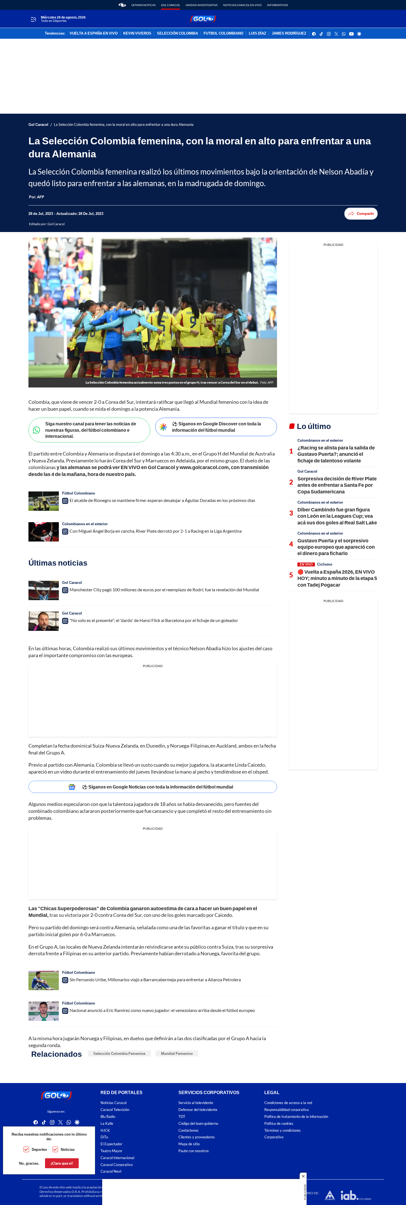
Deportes (39, 1149)
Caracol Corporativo (117, 1165)
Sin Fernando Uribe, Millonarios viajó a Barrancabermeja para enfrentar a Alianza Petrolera (155, 979)
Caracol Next (111, 1171)
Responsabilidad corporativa (286, 1110)
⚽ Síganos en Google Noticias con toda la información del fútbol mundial (157, 786)
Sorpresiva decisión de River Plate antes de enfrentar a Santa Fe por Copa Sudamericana (337, 485)
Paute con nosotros (193, 1151)
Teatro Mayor (111, 1151)
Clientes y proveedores (196, 1137)
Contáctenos (188, 1130)
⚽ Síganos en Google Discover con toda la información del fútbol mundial (216, 427)
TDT (181, 1116)
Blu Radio (108, 1116)
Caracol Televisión (115, 1110)
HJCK (105, 1130)
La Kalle (107, 1123)
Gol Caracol (170, 5)
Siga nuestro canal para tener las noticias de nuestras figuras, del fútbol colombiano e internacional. (90, 430)
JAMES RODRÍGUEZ (289, 33)
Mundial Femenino (177, 1053)
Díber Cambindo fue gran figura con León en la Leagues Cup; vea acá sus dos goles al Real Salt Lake (337, 515)
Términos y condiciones (282, 1130)
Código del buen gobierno (198, 1123)
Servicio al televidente (195, 1103)
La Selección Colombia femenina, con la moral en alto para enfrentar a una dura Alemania (124, 124)
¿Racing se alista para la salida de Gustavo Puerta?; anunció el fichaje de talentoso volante (336, 454)
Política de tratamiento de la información (296, 1116)
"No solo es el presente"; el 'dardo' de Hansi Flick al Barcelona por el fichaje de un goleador (154, 620)
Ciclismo (324, 564)
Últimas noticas (143, 5)
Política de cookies (278, 1123)
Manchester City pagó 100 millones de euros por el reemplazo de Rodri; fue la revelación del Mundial (164, 589)
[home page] (122, 5)
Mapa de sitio (189, 1144)
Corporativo (273, 1137)
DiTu (104, 1137)
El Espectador (111, 1144)
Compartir (365, 213)
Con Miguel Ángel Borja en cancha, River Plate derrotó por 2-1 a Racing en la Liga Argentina (156, 530)
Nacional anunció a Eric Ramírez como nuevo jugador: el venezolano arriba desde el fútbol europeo (162, 1010)
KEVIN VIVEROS (137, 33)
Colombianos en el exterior (85, 524)
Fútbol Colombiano (78, 493)
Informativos (277, 5)
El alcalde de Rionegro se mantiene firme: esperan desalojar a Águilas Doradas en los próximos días (162, 500)
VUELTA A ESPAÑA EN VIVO (94, 33)
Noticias (68, 1149)
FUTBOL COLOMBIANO (223, 33)
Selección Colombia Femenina (119, 1053)
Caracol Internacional (117, 1158)
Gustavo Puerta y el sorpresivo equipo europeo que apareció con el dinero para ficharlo (336, 546)
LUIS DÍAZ (257, 33)
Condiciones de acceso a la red (288, 1103)
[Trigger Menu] (33, 19)
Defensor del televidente (197, 1110)
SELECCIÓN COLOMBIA (177, 33)
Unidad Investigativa (202, 5)
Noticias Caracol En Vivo (242, 5)
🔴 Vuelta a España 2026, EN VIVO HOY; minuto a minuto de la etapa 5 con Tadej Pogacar (337, 578)
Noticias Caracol (113, 1103)
